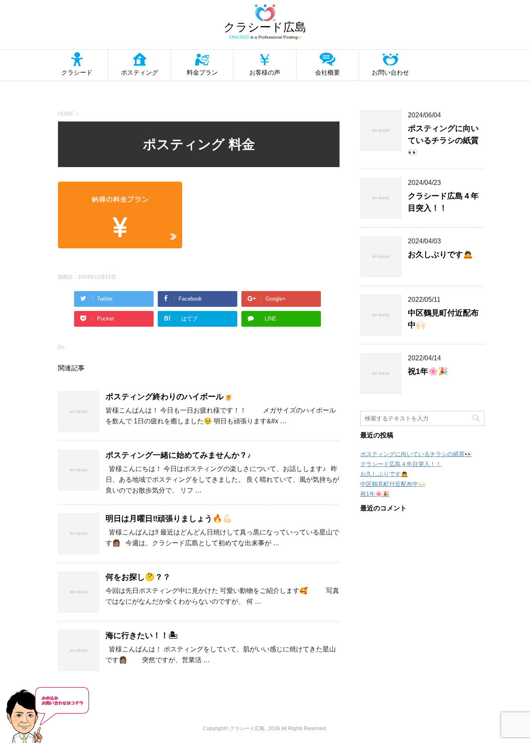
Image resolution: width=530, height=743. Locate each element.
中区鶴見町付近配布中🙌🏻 (392, 484)
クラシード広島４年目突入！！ (400, 464)
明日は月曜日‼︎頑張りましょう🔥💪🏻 (169, 518)
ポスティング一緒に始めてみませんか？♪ (178, 455)
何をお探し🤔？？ (138, 577)
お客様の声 (264, 72)
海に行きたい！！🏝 (142, 635)
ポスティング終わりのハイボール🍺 (170, 396)
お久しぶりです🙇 (440, 254)
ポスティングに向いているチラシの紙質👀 (443, 140)
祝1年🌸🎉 (428, 371)
